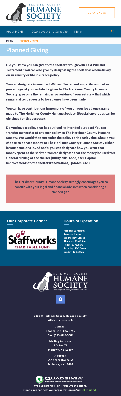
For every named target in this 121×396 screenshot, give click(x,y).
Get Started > (89, 390)
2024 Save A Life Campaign (50, 31)
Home (9, 40)
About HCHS (15, 31)
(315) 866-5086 (63, 335)
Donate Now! (97, 12)
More (78, 31)
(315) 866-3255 (65, 330)
